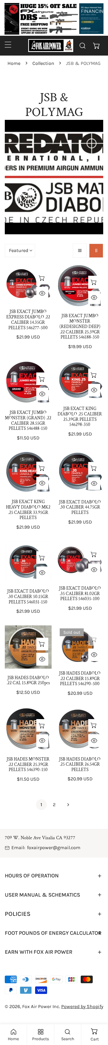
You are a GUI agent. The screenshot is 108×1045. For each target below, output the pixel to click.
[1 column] (80, 251)
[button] (96, 45)
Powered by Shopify (82, 1006)
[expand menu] (8, 45)
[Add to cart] (42, 278)
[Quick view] (42, 293)
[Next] (66, 804)
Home (14, 63)
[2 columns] (96, 251)
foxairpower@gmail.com (53, 847)
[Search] (83, 45)
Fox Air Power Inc (40, 1006)
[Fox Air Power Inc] (50, 45)
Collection (43, 63)
